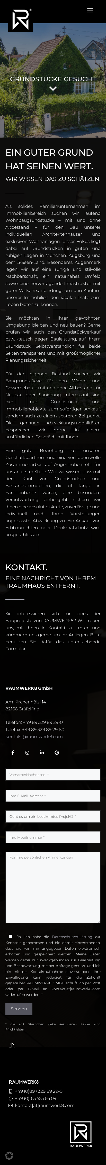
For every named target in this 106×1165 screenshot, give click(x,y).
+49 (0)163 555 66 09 (35, 1098)
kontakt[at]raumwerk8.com (45, 1105)
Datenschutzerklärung (72, 936)
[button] (9, 1155)
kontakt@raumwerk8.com (34, 736)
